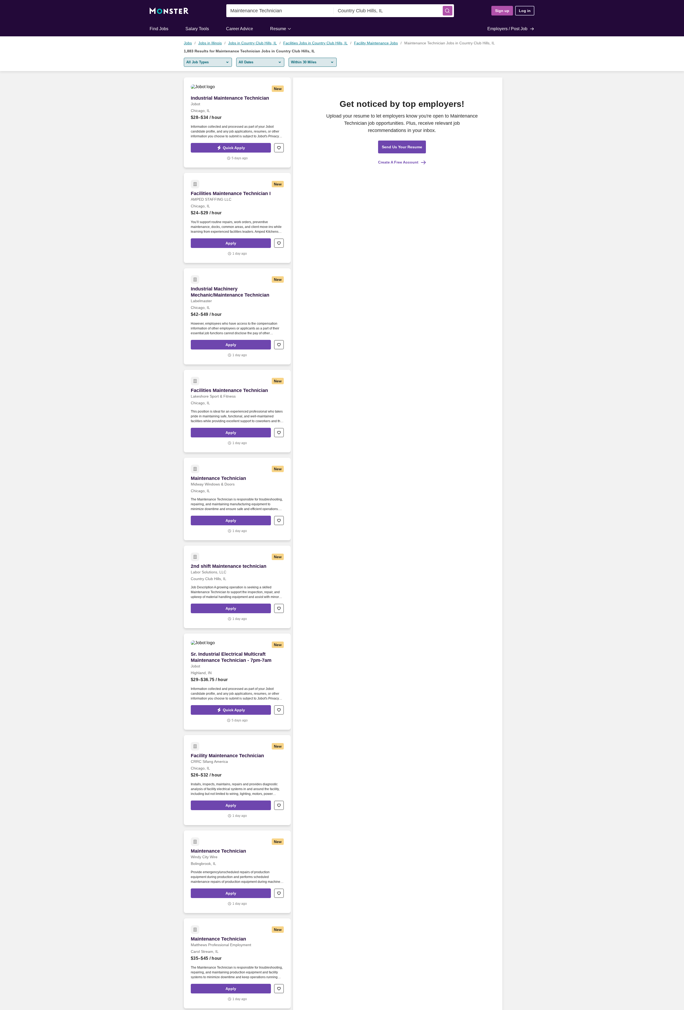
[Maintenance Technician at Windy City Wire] (237, 871)
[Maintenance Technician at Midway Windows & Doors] (237, 499)
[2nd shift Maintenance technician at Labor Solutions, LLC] (237, 587)
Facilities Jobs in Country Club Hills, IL (315, 43)
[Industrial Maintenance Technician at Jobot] (237, 122)
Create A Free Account (398, 162)
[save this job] (279, 147)
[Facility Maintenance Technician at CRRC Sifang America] (237, 780)
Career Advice (239, 28)
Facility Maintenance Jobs (376, 43)
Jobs (188, 43)
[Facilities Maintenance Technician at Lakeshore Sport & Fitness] (237, 411)
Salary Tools (197, 28)
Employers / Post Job (507, 28)
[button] (447, 10)
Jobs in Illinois (210, 43)
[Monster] (169, 10)
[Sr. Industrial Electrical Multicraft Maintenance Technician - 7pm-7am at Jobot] (237, 681)
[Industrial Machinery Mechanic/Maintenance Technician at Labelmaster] (237, 316)
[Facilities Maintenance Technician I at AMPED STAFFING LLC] (237, 217)
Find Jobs (159, 28)
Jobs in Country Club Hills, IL (252, 43)
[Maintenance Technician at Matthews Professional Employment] (237, 963)
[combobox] (280, 10)
